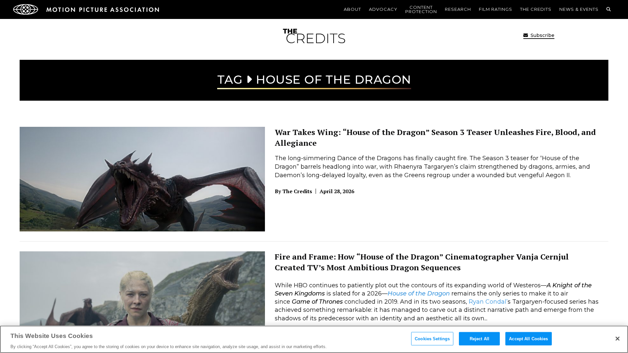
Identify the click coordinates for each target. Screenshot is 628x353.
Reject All (479, 338)
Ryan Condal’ (488, 301)
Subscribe (541, 35)
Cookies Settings (432, 338)
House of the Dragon (419, 293)
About (352, 9)
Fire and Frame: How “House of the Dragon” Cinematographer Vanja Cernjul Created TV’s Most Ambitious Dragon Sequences (422, 262)
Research (458, 9)
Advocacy (383, 9)
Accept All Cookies (528, 338)
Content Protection (421, 9)
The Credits (535, 9)
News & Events (579, 9)
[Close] (617, 338)
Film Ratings (495, 9)
